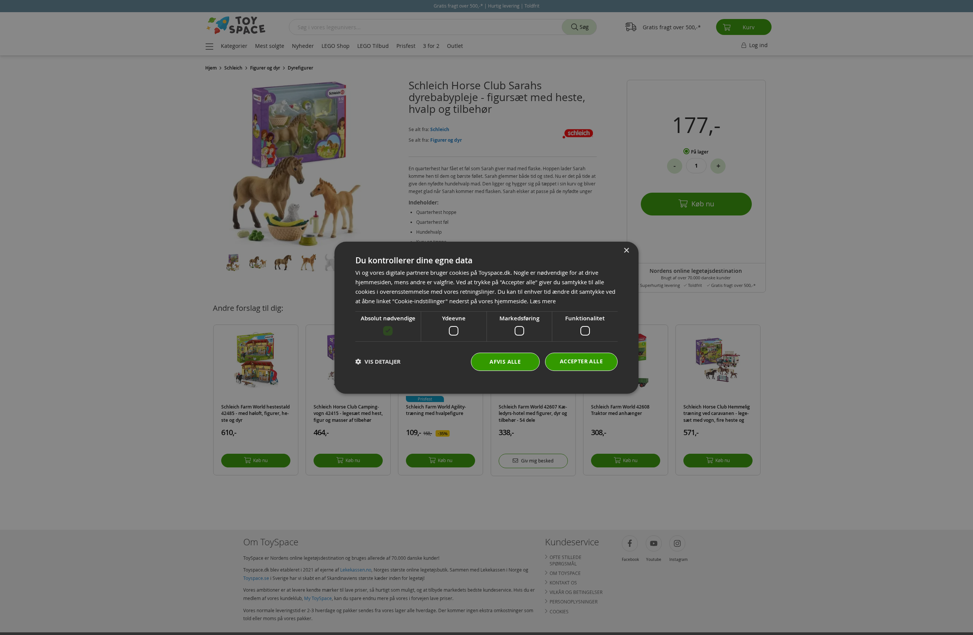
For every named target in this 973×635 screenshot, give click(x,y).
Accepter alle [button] (581, 360)
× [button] (626, 250)
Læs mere (543, 300)
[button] (378, 361)
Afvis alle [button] (505, 361)
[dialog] (486, 318)
